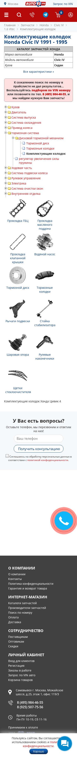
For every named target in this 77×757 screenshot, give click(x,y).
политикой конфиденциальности (47, 460)
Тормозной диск (37, 143)
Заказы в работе (19, 670)
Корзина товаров (20, 680)
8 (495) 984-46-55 (30, 702)
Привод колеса (21, 128)
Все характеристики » (38, 72)
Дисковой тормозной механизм (41, 138)
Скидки (13, 646)
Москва (13, 4)
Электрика (18, 183)
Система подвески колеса (29, 173)
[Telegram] (45, 16)
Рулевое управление (26, 178)
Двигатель (18, 112)
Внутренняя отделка (25, 194)
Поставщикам (18, 637)
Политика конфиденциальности (30, 584)
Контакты (15, 579)
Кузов (15, 107)
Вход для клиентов (21, 661)
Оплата (13, 617)
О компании (16, 574)
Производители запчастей (27, 608)
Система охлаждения (26, 123)
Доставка (14, 622)
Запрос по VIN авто (21, 675)
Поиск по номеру (20, 612)
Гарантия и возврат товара (27, 588)
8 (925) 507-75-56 (30, 707)
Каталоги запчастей (22, 603)
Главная (10, 25)
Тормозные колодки (40, 148)
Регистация (16, 666)
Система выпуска (23, 117)
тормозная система (25, 133)
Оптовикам (16, 641)
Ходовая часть (21, 168)
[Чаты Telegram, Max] (64, 743)
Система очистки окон (27, 188)
